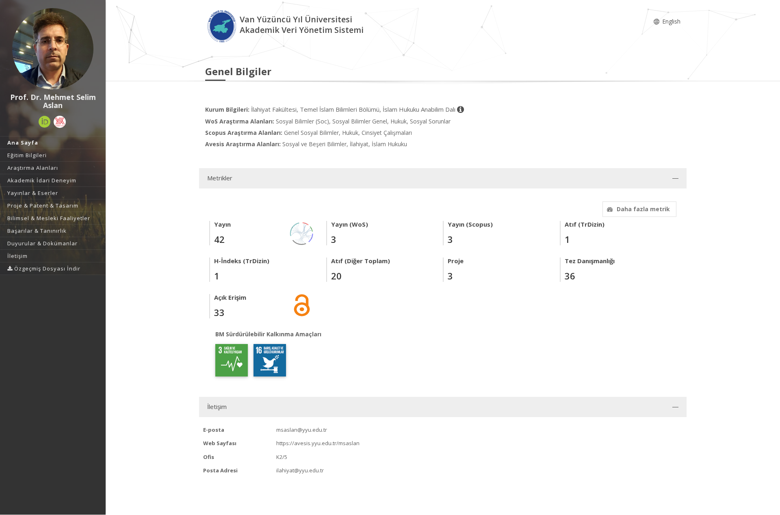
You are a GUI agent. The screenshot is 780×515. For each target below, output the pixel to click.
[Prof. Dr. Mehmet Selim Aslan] (53, 48)
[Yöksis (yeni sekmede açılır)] (60, 122)
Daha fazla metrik (643, 209)
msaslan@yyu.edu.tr (301, 429)
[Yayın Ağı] (302, 233)
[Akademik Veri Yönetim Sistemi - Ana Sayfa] (222, 26)
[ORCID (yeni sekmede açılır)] (45, 122)
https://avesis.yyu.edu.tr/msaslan (318, 443)
